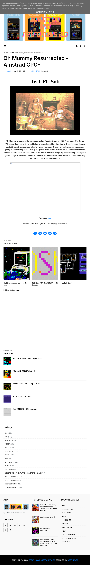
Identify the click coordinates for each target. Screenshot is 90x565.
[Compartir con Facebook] (35, 233)
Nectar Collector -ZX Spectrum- (26, 384)
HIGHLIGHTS (9, 440)
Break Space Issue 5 (47, 517)
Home (6, 53)
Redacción (8, 71)
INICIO (33, 71)
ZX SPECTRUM (10, 484)
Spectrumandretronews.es (42, 560)
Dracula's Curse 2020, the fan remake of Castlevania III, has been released (48, 507)
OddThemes (73, 560)
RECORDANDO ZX (11, 480)
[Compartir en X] (40, 233)
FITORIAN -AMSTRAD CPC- (24, 371)
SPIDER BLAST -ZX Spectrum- (46, 529)
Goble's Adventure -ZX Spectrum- (27, 358)
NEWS (12, 53)
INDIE (7, 444)
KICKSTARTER (10, 451)
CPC (28, 71)
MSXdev (7, 455)
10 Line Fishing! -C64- (22, 396)
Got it (52, 12)
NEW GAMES (9, 462)
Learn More (41, 12)
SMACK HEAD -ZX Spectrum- (25, 409)
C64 (6, 433)
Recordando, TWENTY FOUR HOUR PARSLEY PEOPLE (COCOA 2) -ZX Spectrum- (48, 542)
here (50, 218)
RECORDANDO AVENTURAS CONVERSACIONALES (23, 473)
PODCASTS (9, 469)
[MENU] (5, 46)
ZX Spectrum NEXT (11, 487)
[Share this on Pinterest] (45, 233)
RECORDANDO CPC (12, 477)
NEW (6, 458)
